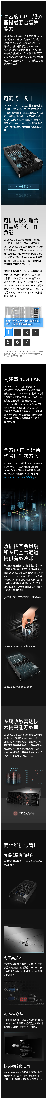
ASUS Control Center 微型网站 (19, 477)
